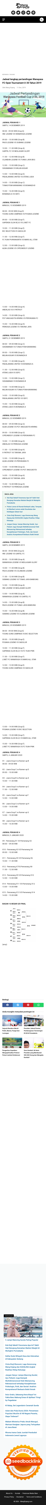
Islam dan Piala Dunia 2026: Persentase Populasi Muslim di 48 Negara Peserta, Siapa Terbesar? (21, 1414)
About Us (9, 1493)
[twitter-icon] (18, 12)
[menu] (3, 20)
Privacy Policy (9, 1497)
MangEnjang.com (26, 1501)
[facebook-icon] (13, 12)
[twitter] (18, 1005)
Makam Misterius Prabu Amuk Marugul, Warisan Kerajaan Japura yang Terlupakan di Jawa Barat (22, 1424)
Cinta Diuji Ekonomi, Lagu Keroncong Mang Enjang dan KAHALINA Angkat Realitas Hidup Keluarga (23, 517)
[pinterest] (28, 1005)
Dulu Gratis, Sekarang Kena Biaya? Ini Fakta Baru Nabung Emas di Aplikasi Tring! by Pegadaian (23, 1397)
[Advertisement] (23, 48)
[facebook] (7, 1005)
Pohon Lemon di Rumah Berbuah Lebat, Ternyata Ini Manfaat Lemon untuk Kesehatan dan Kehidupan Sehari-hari (24, 509)
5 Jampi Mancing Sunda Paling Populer (21, 1340)
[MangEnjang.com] (23, 5)
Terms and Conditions (34, 1497)
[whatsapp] (38, 1005)
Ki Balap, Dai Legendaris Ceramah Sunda (22, 1405)
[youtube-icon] (28, 12)
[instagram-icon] (23, 12)
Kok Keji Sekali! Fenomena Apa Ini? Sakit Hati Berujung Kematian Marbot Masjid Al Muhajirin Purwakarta (23, 500)
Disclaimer (20, 1497)
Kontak (17, 1493)
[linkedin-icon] (33, 12)
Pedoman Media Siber (30, 1493)
